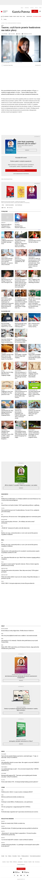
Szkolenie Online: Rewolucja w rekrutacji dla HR (21, 674)
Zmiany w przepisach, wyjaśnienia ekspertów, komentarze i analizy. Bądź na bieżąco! (21, 709)
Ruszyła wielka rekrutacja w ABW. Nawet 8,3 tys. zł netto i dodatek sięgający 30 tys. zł (7, 325)
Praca (2, 581)
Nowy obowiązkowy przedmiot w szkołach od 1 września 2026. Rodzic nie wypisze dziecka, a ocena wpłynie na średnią (21, 340)
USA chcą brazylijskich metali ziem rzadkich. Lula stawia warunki (19, 635)
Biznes (2, 25)
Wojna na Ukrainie (4, 628)
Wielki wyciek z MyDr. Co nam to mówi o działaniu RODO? (17, 792)
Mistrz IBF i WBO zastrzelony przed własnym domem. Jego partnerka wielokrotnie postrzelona (20, 647)
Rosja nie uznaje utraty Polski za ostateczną (13, 823)
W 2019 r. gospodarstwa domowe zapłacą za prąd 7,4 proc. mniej (20, 226)
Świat (2, 496)
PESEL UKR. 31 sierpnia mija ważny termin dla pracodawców (17, 583)
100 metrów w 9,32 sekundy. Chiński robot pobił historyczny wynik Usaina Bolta (19, 641)
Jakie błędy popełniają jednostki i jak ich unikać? (27, 143)
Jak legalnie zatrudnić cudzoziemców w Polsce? (21, 741)
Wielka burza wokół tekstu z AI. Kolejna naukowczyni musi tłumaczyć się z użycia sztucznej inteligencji (21, 499)
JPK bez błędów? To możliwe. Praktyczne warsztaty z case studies (21, 485)
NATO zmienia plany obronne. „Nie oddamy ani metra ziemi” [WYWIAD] (18, 522)
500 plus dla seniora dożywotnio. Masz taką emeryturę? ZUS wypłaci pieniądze (19, 571)
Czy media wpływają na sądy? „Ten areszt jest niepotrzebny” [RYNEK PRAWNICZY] (19, 769)
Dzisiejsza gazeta (5, 12)
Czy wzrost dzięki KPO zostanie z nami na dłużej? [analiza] (17, 839)
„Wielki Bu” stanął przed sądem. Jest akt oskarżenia (15, 528)
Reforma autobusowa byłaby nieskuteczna (12, 797)
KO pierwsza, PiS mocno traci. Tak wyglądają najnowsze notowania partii (21, 516)
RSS (21, 858)
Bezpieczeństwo (4, 519)
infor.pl (36, 7)
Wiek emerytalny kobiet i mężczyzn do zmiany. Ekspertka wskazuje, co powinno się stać (20, 577)
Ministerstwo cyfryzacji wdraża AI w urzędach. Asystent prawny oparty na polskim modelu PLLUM (20, 551)
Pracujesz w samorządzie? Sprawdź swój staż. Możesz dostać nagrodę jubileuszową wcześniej (20, 564)
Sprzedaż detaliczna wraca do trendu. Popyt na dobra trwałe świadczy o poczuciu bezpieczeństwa (7, 340)
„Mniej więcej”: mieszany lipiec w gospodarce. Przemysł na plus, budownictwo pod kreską (18, 833)
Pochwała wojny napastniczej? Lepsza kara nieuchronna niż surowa (19, 812)
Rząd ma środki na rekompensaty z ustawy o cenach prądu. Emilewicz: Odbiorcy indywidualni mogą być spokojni (6, 226)
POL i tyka (3, 760)
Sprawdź (27, 150)
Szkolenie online (21, 483)
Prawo (2, 549)
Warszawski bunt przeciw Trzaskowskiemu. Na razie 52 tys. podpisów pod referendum (20, 510)
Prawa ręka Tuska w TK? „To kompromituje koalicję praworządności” (19, 782)
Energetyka (3, 222)
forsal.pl (31, 7)
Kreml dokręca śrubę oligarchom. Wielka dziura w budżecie (17, 630)
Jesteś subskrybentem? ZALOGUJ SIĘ (21, 173)
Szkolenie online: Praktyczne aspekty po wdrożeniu (25, 146)
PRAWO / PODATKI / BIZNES (21, 707)
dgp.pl (22, 7)
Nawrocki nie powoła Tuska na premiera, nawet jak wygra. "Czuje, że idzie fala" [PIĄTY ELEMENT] (19, 756)
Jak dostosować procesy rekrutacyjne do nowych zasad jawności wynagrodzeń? (21, 676)
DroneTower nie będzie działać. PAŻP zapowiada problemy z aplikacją (20, 505)
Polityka (2, 508)
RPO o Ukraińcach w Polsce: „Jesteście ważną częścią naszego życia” (33, 325)
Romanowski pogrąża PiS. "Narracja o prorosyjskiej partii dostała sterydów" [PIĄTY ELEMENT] (19, 776)
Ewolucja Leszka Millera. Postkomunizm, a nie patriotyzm (17, 802)
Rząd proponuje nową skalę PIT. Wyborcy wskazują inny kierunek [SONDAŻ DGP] (21, 325)
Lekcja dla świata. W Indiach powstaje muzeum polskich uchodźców (19, 828)
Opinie (2, 809)
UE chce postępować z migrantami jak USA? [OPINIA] (15, 807)
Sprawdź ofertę (21, 170)
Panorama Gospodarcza (21, 864)
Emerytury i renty (4, 568)
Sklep (40, 7)
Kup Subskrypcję (35, 11)
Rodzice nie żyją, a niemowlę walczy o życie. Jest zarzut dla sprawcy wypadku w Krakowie (19, 533)
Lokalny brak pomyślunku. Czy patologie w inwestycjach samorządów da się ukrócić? (20, 845)
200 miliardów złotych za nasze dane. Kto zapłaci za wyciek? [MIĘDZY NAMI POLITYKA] (20, 763)
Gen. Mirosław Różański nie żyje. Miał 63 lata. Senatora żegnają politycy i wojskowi (20, 558)
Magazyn (3, 821)
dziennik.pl (27, 7)
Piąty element (3, 773)
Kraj (2, 503)
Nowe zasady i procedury (21, 739)
